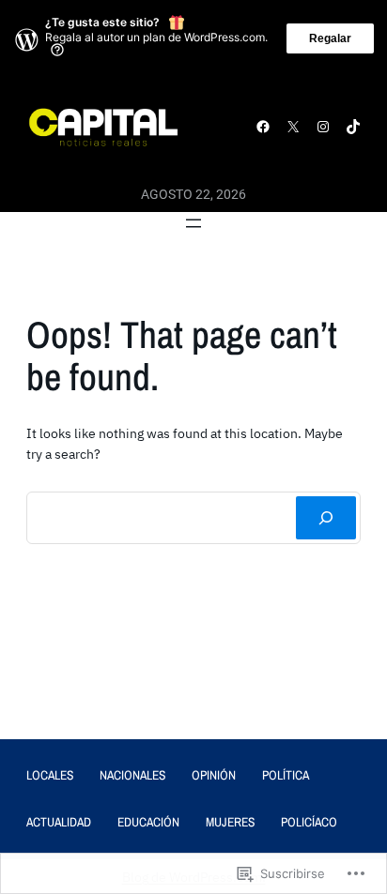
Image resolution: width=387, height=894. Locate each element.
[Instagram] (323, 126)
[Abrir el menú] (193, 223)
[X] (293, 126)
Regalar (330, 38)
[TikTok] (353, 126)
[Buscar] (326, 517)
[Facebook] (263, 126)
